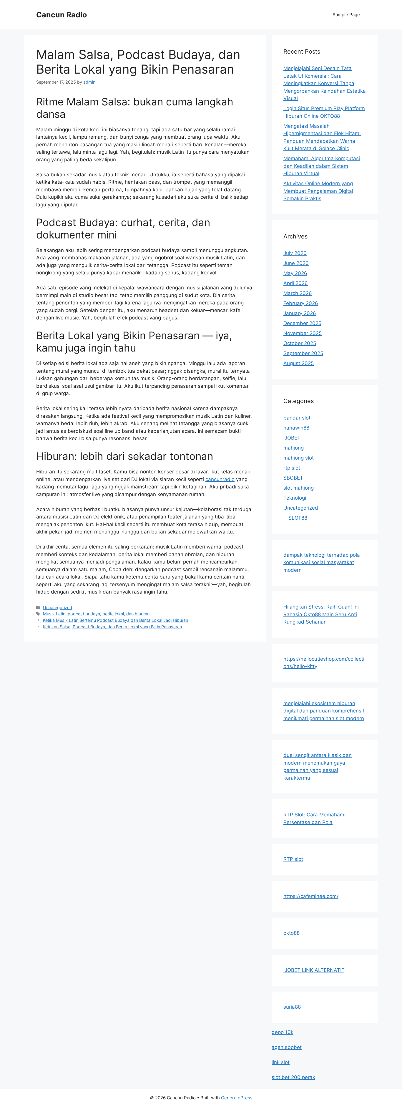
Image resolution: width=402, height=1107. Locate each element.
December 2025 (302, 323)
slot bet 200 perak (293, 1077)
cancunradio (220, 479)
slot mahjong (298, 488)
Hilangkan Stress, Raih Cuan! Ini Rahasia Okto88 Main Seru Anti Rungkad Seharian (321, 614)
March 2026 (297, 293)
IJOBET (291, 438)
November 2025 (302, 333)
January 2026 (299, 313)
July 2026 (295, 253)
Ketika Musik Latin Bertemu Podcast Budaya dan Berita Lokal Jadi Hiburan (115, 620)
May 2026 (295, 273)
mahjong (293, 448)
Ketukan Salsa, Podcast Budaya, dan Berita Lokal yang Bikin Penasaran (112, 626)
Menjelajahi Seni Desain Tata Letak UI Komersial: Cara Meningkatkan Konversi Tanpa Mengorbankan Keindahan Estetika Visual (324, 83)
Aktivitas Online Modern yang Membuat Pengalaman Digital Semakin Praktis (318, 190)
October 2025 (299, 343)
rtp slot (291, 468)
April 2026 (295, 283)
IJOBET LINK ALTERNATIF (313, 970)
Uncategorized (57, 607)
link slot (281, 1062)
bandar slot (296, 418)
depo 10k (282, 1032)
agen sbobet (287, 1047)
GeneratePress (237, 1098)
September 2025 (303, 353)
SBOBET (293, 478)
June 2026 (296, 263)
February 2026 (300, 303)
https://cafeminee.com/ (310, 896)
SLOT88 (297, 518)
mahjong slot (298, 458)
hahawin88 (296, 428)
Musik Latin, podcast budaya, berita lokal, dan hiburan (96, 613)
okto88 (291, 933)
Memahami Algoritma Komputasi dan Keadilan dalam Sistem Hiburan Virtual (321, 165)
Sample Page (346, 14)
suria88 (292, 1007)
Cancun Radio (61, 14)
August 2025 (298, 363)
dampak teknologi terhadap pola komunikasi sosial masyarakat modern (321, 562)
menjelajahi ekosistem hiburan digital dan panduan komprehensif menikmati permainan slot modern (323, 710)
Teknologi (294, 498)
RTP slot (293, 859)
